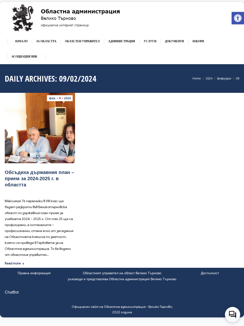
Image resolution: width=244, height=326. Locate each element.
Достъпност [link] (210, 273)
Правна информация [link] (34, 273)
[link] (238, 18)
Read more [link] (13, 263)
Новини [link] (45, 192)
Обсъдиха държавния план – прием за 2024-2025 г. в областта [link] (39, 178)
